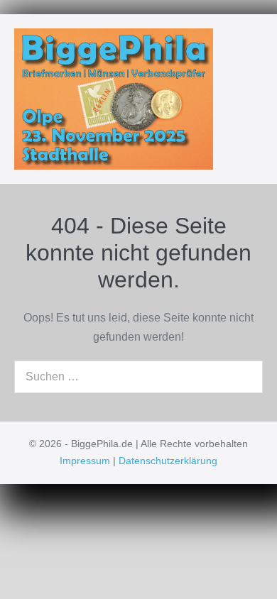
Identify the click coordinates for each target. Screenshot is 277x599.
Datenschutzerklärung (168, 460)
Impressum (85, 460)
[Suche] (244, 377)
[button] (236, 99)
